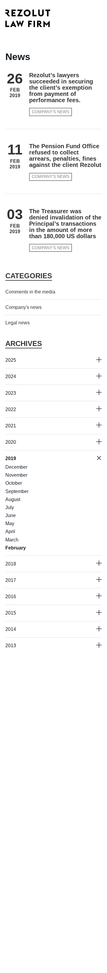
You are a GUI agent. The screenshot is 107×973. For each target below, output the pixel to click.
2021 (10, 425)
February (15, 547)
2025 (10, 360)
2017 (10, 580)
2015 (10, 612)
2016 (10, 596)
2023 (10, 393)
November (16, 475)
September (17, 491)
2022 (10, 409)
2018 (10, 563)
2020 (10, 442)
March (11, 539)
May (9, 523)
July (9, 507)
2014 (10, 629)
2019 (10, 458)
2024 (10, 376)
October (13, 483)
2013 (10, 645)
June (10, 515)
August (12, 499)
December (16, 467)
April (10, 531)
